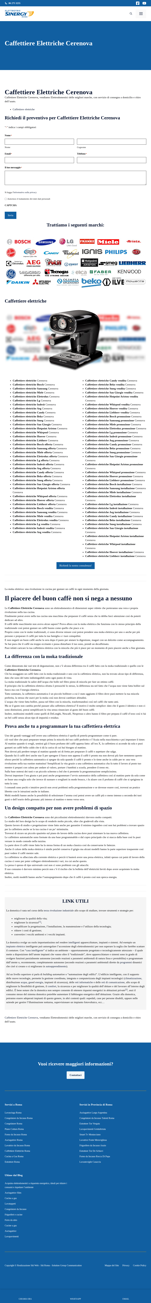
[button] (131, 13)
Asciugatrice (10, 1231)
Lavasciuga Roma (13, 1112)
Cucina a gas (11, 1198)
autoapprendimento (56, 966)
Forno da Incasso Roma (16, 1134)
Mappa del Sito (112, 1265)
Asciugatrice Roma (14, 1140)
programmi (126, 962)
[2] (126, 989)
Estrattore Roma (12, 1162)
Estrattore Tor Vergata (89, 1123)
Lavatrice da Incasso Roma (17, 1145)
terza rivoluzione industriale (59, 910)
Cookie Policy (139, 1265)
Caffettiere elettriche (24, 109)
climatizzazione (133, 978)
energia (39, 982)
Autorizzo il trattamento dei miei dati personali (28, 199)
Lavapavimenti (12, 1236)
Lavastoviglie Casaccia (90, 1162)
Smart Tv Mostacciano (90, 1134)
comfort (52, 986)
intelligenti (74, 942)
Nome (7, 147)
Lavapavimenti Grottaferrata (92, 1129)
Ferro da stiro (11, 1220)
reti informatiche (84, 982)
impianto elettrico (15, 946)
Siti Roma (45, 1265)
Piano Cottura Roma (14, 1129)
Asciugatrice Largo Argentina (93, 1112)
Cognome (81, 147)
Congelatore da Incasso (15, 1209)
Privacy (125, 1265)
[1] (39, 922)
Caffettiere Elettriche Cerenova (21, 1017)
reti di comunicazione (113, 982)
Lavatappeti (10, 1203)
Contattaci (76, 1075)
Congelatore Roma (13, 1123)
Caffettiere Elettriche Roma (17, 1151)
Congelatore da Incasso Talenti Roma (96, 1118)
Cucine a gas (11, 1225)
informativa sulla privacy (25, 192)
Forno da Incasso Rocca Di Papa (94, 1156)
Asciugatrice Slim (13, 1192)
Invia (10, 215)
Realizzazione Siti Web (28, 1265)
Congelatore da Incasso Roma (19, 1118)
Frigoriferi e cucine (13, 1214)
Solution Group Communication (67, 1265)
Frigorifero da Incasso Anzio (92, 1145)
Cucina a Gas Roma (14, 1156)
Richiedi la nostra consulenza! (75, 565)
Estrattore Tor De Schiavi (91, 1151)
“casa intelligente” (35, 950)
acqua (24, 982)
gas (30, 982)
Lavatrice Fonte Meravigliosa (93, 1140)
